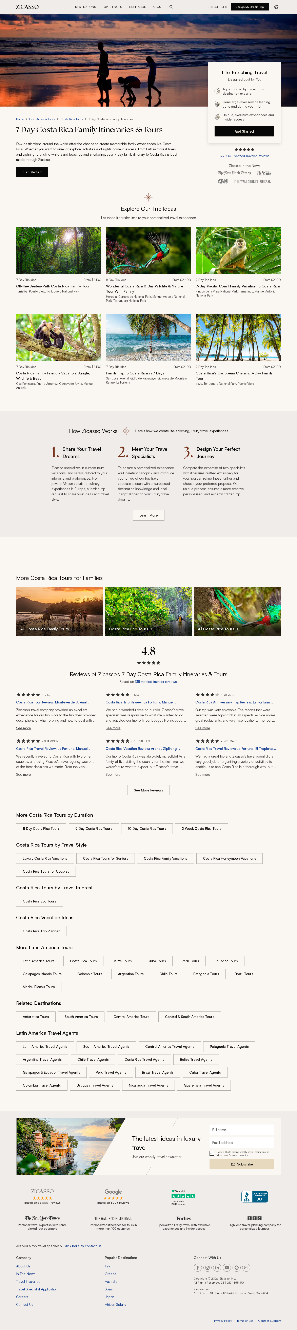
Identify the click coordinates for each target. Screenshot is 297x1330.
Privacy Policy (223, 1320)
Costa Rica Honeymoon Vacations (229, 858)
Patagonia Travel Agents (229, 1046)
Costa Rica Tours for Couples (46, 871)
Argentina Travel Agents (42, 1059)
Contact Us (24, 1304)
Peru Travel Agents (111, 1072)
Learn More (148, 515)
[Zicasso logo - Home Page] (27, 7)
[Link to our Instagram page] (207, 1268)
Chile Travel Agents (93, 1059)
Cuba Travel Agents (205, 1072)
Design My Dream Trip (250, 6)
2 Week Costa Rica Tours (201, 828)
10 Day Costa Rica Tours (147, 828)
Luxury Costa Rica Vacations (45, 858)
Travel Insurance (28, 1281)
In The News (25, 1274)
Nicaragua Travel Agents (148, 1085)
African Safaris (115, 1304)
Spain (109, 1289)
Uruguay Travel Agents (95, 1085)
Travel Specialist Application (37, 1289)
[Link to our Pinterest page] (237, 1268)
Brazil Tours (244, 974)
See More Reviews (148, 790)
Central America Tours (131, 1017)
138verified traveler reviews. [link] (156, 681)
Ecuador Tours (226, 961)
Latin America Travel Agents (45, 1046)
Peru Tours (190, 961)
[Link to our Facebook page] (198, 1268)
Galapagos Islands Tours (42, 974)
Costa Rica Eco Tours (39, 901)
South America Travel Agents (106, 1046)
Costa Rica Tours (71, 119)
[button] (244, 153)
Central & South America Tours (189, 1017)
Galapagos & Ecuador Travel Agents (51, 1072)
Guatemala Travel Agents (204, 1085)
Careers (22, 1297)
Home (20, 119)
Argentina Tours (131, 974)
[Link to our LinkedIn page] (217, 1268)
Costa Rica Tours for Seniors (105, 858)
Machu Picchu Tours (39, 987)
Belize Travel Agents (196, 1059)
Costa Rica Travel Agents (144, 1059)
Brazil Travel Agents (158, 1072)
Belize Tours (122, 961)
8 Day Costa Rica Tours (41, 828)
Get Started (244, 131)
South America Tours (81, 1017)
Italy (108, 1266)
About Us (23, 1266)
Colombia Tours (89, 974)
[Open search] (171, 6)
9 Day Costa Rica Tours (93, 828)
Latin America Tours (42, 119)
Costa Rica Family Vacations (165, 858)
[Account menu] (276, 6)
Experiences (112, 6)
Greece (110, 1274)
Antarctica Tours (36, 1017)
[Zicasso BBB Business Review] (254, 1197)
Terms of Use (245, 1320)
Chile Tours (168, 974)
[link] (58, 267)
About (158, 6)
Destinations (85, 6)
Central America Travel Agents (169, 1046)
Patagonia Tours (206, 974)
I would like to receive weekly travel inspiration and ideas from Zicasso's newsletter (243, 1153)
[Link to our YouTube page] (227, 1268)
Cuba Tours (156, 961)
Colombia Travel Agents (42, 1085)
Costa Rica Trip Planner (41, 931)
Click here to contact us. (82, 1246)
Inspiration (137, 6)
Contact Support (269, 1320)
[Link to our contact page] (246, 1268)
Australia (111, 1281)
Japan (109, 1297)
